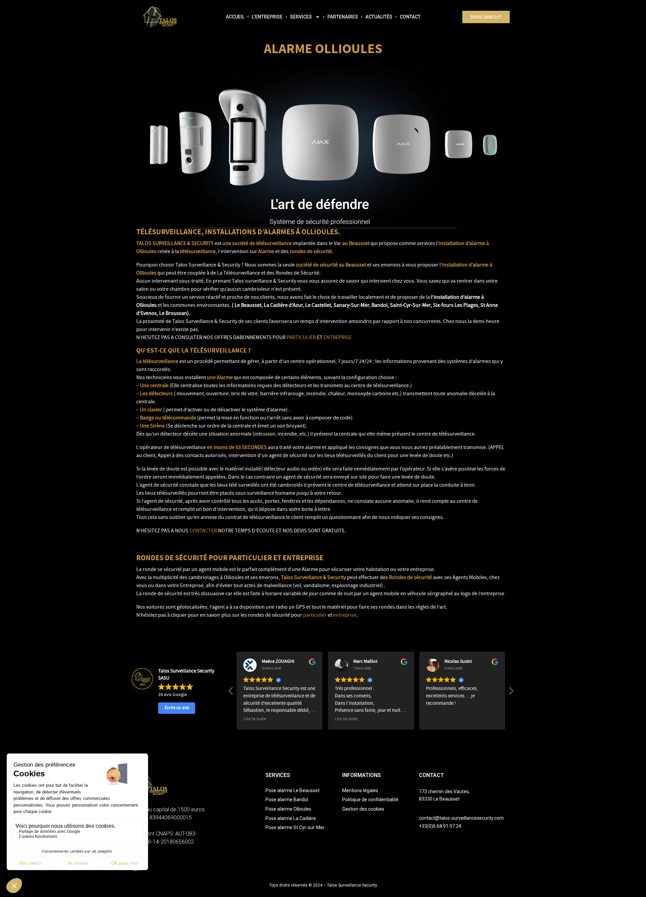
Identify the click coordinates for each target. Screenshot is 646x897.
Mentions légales (360, 790)
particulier (315, 616)
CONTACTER (203, 531)
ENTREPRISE (338, 338)
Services (301, 16)
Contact (410, 16)
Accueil (235, 16)
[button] (510, 692)
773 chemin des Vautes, (444, 791)
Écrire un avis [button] (177, 708)
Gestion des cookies (363, 809)
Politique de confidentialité (370, 799)
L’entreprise (267, 16)
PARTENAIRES (342, 16)
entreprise (344, 616)
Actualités (378, 16)
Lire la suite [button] (254, 719)
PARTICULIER (301, 338)
